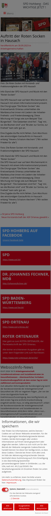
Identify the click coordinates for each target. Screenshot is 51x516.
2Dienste (14, 498)
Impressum (11, 482)
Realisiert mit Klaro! (41, 513)
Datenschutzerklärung (11, 480)
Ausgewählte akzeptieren (24, 507)
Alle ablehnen (7, 507)
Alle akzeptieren (41, 507)
